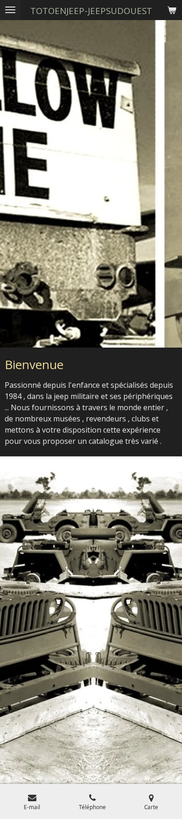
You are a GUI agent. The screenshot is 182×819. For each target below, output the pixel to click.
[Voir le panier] (171, 10)
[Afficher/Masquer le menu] (10, 10)
